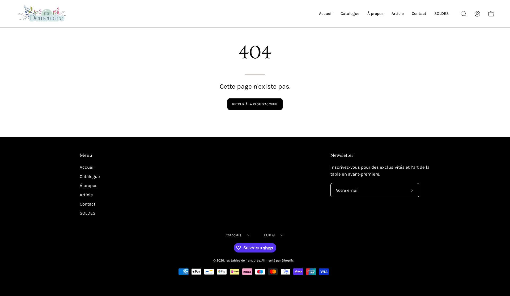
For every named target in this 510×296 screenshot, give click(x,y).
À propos (88, 185)
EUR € (269, 235)
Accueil (87, 167)
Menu (86, 155)
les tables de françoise (243, 260)
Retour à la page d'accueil (255, 104)
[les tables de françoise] (42, 14)
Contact (87, 203)
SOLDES (87, 213)
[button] (463, 13)
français (233, 235)
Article (86, 194)
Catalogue (90, 176)
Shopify (288, 260)
